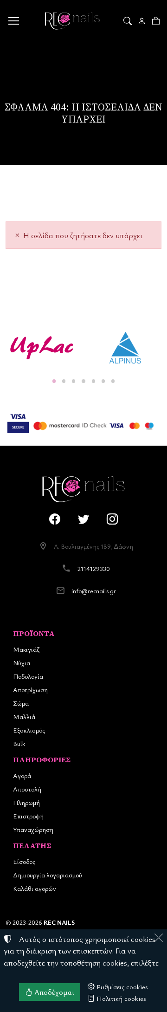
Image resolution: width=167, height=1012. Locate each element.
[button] (128, 20)
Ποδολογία (28, 676)
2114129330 (93, 568)
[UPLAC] (41, 348)
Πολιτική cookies (120, 998)
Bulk (19, 743)
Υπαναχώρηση (33, 829)
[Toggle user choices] (142, 21)
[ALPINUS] (125, 348)
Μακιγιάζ (26, 649)
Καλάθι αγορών (34, 888)
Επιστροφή (28, 815)
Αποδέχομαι (53, 992)
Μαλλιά (24, 716)
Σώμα (21, 703)
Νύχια (21, 662)
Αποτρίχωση (30, 689)
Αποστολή (27, 789)
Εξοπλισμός (29, 730)
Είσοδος (24, 861)
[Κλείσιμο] (158, 937)
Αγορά (22, 775)
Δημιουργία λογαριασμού (47, 874)
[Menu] (13, 21)
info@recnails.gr (93, 590)
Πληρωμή (26, 802)
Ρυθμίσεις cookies (121, 986)
